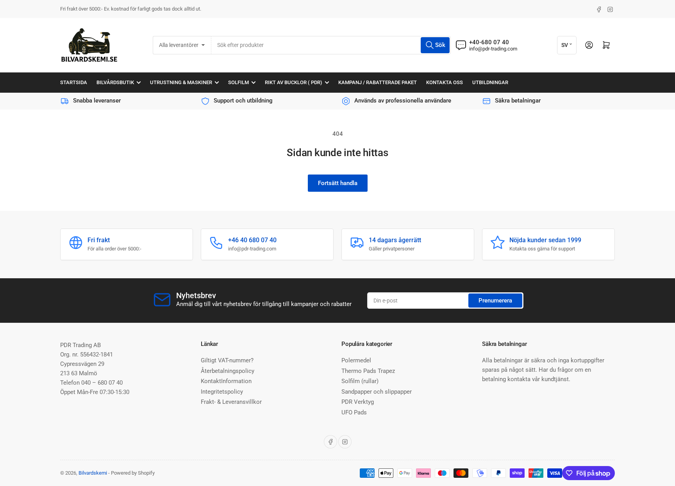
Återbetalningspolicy (227, 370)
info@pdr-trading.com (493, 49)
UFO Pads (354, 412)
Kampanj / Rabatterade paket (377, 82)
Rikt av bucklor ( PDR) (293, 82)
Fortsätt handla (337, 183)
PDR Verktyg (357, 401)
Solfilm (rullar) (360, 381)
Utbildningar (490, 82)
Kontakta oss (444, 82)
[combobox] (330, 45)
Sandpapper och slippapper (376, 391)
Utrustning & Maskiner (181, 82)
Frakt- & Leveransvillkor (231, 401)
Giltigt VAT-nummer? (227, 360)
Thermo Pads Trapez (368, 370)
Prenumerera (495, 300)
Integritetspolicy (222, 391)
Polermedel (356, 360)
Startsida (73, 82)
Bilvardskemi (93, 473)
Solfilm (238, 82)
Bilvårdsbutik (115, 82)
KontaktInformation (226, 381)
